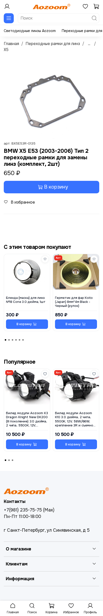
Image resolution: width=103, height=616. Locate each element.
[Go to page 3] (12, 340)
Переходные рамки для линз (53, 43)
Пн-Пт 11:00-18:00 (22, 516)
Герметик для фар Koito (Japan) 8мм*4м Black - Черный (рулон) (74, 302)
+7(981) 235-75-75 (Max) (29, 510)
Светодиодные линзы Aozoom (30, 31)
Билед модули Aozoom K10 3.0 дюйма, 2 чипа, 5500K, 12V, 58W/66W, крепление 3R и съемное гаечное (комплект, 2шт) (75, 419)
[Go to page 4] (16, 340)
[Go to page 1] (5, 340)
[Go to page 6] (23, 340)
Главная (11, 43)
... (89, 44)
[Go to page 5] (19, 340)
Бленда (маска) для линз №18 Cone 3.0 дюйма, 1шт (26, 300)
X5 (6, 49)
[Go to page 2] (9, 340)
